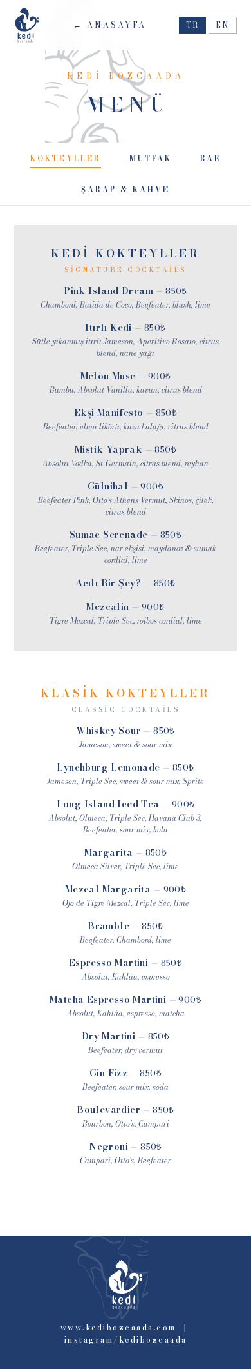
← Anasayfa (109, 25)
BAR (210, 158)
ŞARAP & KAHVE (125, 189)
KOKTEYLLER (65, 158)
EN (223, 25)
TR (192, 25)
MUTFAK (150, 158)
